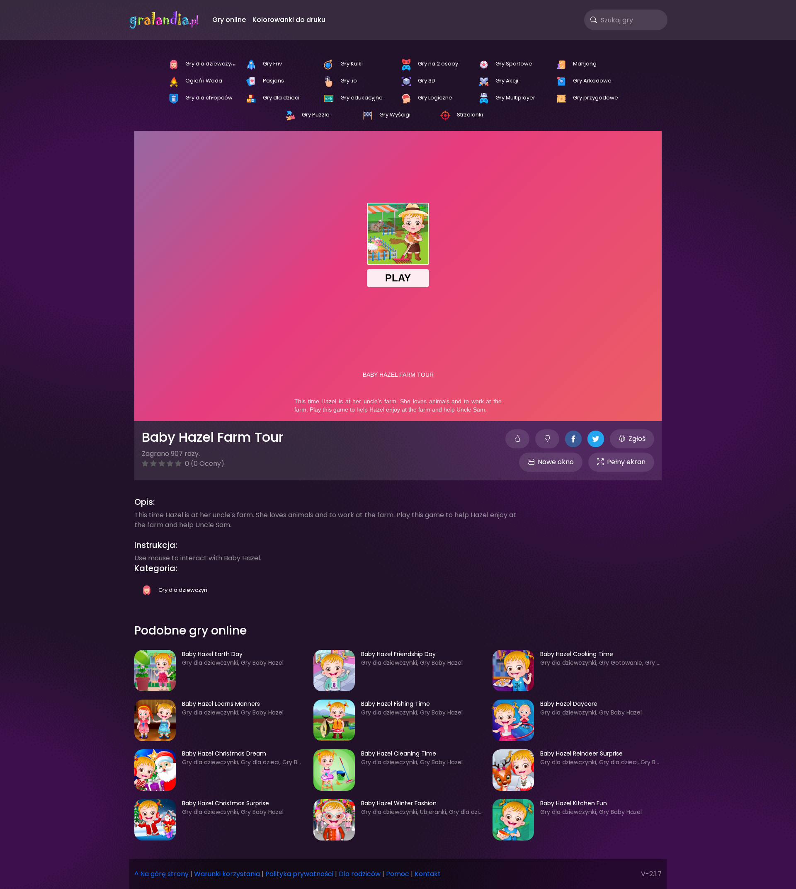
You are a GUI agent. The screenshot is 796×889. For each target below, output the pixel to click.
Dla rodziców (360, 874)
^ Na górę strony (161, 874)
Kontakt (428, 874)
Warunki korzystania (227, 874)
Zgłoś (637, 438)
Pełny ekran (626, 462)
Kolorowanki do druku (288, 19)
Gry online (229, 19)
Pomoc (397, 874)
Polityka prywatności (299, 874)
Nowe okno (556, 462)
